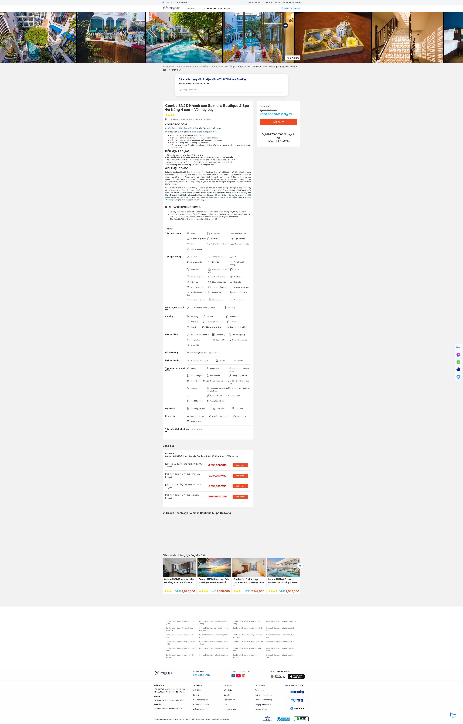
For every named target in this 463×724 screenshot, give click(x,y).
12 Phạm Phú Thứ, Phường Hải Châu (168, 708)
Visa (220, 8)
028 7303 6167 (292, 8)
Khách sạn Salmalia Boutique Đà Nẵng (202, 132)
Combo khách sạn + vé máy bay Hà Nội (248, 628)
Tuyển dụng (259, 690)
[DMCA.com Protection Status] (301, 719)
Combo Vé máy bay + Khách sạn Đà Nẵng (218, 197)
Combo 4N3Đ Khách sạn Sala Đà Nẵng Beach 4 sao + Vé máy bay (214, 581)
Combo (227, 8)
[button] (285, 25)
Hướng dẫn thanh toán (263, 695)
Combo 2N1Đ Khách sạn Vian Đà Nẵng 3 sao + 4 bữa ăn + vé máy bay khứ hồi (179, 581)
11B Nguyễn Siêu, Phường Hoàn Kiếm (169, 700)
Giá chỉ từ (265, 106)
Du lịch (202, 8)
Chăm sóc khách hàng (263, 700)
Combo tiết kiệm (230, 709)
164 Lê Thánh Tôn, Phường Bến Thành (169, 692)
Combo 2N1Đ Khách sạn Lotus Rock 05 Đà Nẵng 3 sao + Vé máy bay (248, 581)
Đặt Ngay (278, 121)
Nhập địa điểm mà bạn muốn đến (194, 83)
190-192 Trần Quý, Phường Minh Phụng (169, 689)
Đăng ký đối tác (261, 709)
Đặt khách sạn (229, 700)
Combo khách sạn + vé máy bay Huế (280, 641)
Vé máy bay (191, 8)
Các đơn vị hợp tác (200, 700)
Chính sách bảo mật (201, 704)
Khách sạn (211, 8)
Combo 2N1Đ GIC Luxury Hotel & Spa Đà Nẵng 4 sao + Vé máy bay (283, 581)
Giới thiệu (197, 690)
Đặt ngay (240, 465)
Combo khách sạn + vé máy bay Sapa (213, 655)
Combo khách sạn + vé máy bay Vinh (213, 648)
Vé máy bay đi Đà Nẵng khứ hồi (181, 128)
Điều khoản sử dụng (201, 709)
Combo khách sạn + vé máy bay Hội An (248, 641)
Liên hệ (196, 695)
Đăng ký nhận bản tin (263, 704)
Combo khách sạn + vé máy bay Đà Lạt (281, 621)
